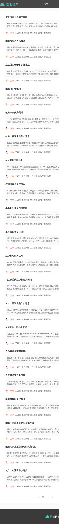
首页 (46, 4)
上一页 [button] (41, 497)
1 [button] (52, 497)
